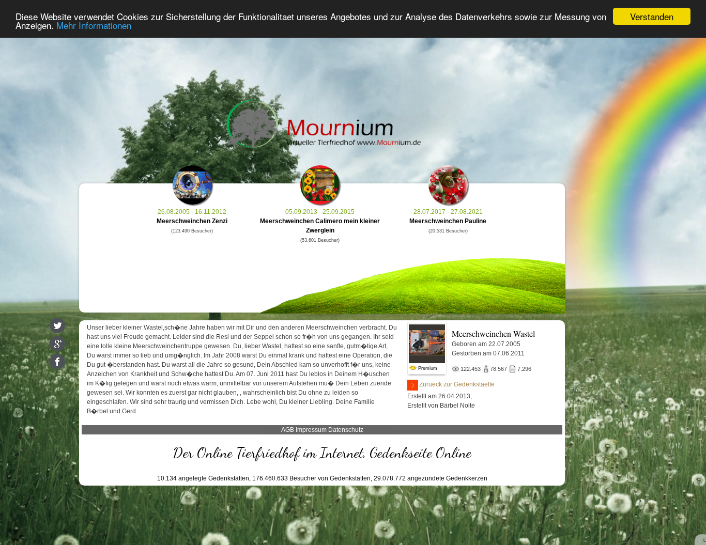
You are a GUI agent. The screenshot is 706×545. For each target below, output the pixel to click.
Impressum (311, 429)
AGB (287, 429)
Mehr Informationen (93, 25)
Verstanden (651, 16)
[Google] (57, 343)
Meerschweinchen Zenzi (192, 221)
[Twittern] (57, 325)
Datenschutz (345, 429)
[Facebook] (57, 361)
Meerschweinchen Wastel (493, 333)
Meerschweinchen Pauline (447, 221)
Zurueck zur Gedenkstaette (457, 384)
